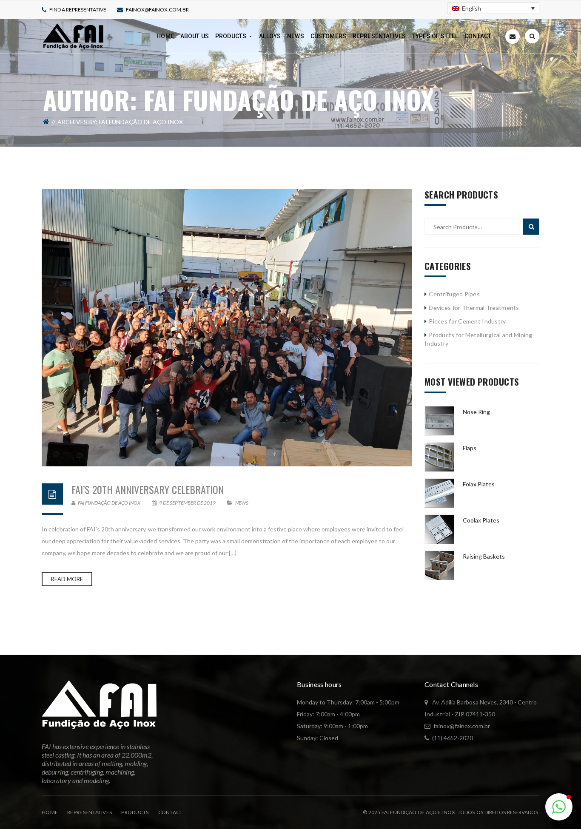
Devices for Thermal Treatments (474, 307)
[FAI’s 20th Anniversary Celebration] (227, 328)
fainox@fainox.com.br (157, 9)
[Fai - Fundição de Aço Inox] (73, 35)
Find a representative (77, 9)
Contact (170, 812)
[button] (558, 806)
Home (50, 812)
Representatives (89, 812)
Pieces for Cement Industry (467, 321)
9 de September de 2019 (187, 503)
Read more (67, 579)
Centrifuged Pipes (454, 294)
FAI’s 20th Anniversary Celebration (147, 489)
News (241, 503)
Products (134, 812)
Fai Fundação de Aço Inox (108, 503)
